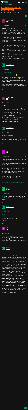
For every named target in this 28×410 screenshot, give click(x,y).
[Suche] (19, 2)
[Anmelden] (22, 2)
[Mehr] (25, 25)
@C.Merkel (4, 236)
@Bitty (3, 196)
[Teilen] (26, 16)
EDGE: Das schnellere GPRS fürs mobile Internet (12, 182)
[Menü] (26, 2)
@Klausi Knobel (7, 72)
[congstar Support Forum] (4, 2)
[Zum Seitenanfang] (25, 408)
